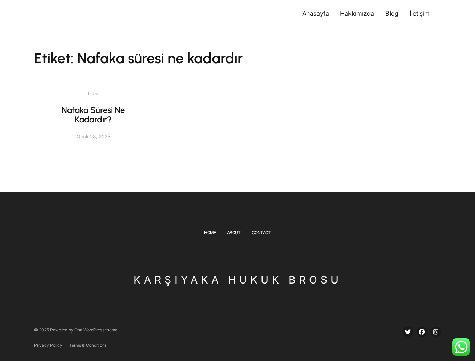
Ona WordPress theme (96, 330)
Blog (93, 93)
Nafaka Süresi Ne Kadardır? (93, 115)
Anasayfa (315, 13)
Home (210, 232)
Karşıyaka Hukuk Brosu (238, 279)
